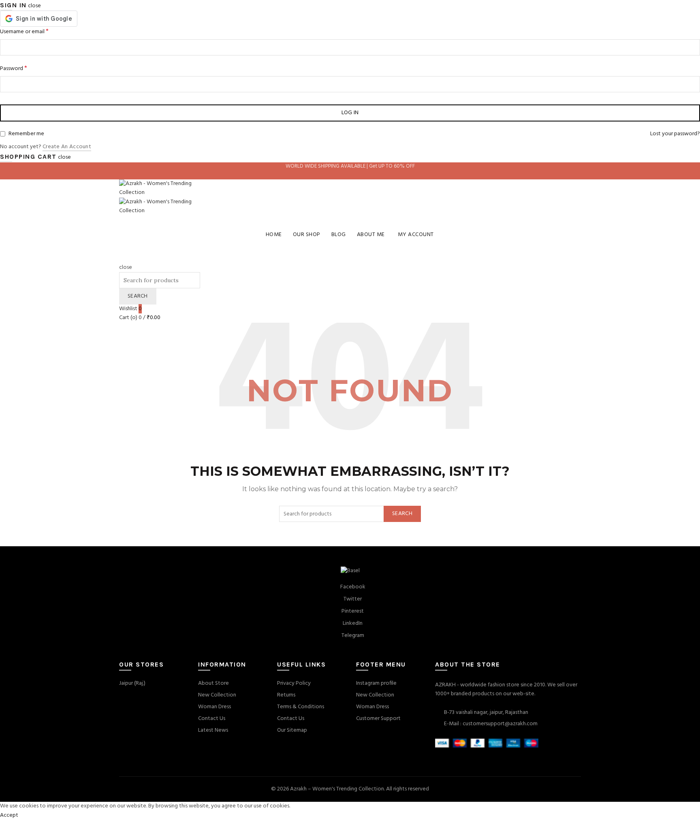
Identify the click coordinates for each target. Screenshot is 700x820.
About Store (213, 683)
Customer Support (378, 718)
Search (138, 296)
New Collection (217, 695)
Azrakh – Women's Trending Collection (337, 789)
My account (416, 234)
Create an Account (67, 147)
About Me (371, 234)
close (34, 6)
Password (13, 69)
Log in (350, 112)
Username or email (24, 32)
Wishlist (130, 308)
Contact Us (211, 718)
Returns (286, 695)
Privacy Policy (294, 683)
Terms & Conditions (300, 706)
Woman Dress (214, 706)
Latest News (213, 730)
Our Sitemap (292, 730)
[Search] (121, 258)
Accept (9, 815)
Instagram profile (376, 683)
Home (274, 234)
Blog (338, 234)
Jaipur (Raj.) (132, 683)
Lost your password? (675, 134)
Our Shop (306, 234)
